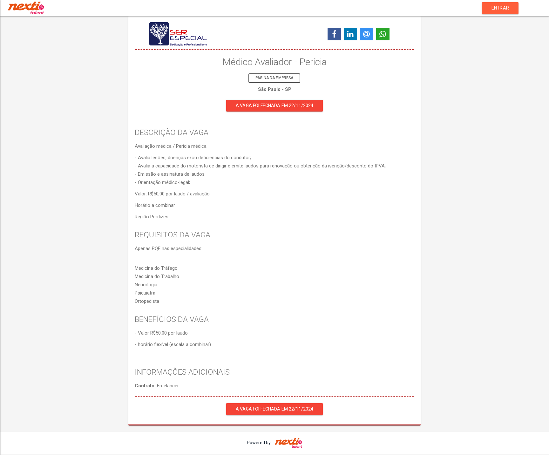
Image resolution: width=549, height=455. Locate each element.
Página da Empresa (274, 78)
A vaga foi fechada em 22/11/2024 (274, 105)
